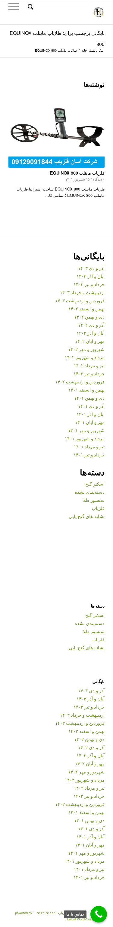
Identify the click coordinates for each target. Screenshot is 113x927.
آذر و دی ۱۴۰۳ (91, 268)
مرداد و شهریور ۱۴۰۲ (85, 357)
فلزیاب (98, 508)
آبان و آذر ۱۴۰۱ (91, 414)
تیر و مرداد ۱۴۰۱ (89, 446)
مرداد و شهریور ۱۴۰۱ (85, 438)
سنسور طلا (94, 500)
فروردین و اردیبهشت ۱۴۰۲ (80, 381)
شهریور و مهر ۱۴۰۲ (86, 349)
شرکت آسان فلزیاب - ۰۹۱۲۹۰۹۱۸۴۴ (60, 912)
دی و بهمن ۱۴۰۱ (89, 398)
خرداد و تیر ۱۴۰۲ (89, 373)
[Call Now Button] (98, 914)
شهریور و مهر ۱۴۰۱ (86, 430)
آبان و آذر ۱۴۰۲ (91, 333)
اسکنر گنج (95, 483)
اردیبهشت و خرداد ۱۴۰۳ (82, 292)
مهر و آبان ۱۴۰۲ (90, 341)
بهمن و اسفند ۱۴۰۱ (86, 389)
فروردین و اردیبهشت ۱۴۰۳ (80, 300)
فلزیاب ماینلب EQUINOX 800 (77, 173)
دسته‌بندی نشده (90, 492)
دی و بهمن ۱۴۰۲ (89, 316)
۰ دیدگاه (99, 179)
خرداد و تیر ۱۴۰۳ (89, 284)
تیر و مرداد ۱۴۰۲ (89, 365)
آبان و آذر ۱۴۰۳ (91, 276)
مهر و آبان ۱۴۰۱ (90, 422)
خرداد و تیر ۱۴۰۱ (89, 454)
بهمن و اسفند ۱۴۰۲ (86, 308)
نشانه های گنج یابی (87, 516)
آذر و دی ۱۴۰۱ (91, 406)
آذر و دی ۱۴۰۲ (91, 325)
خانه (84, 50)
